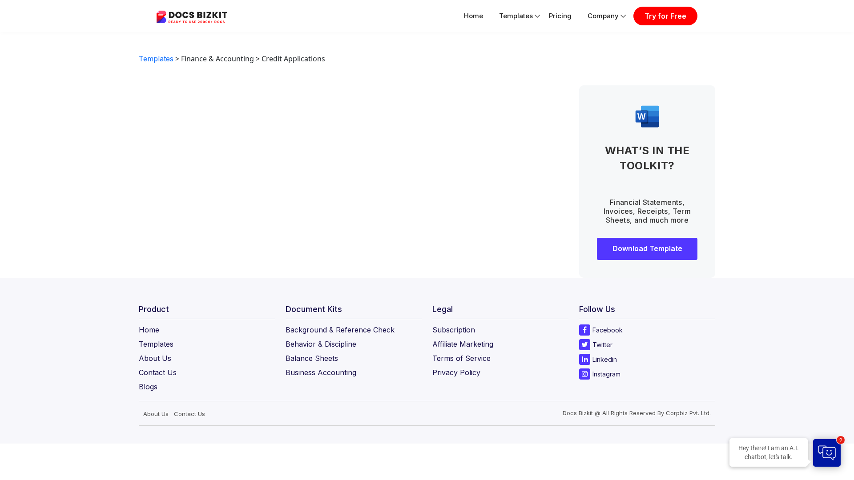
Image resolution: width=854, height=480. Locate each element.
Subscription (453, 329)
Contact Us (158, 372)
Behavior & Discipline (321, 344)
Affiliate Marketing (462, 344)
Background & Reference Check (340, 329)
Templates (156, 58)
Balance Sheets (312, 358)
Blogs (148, 386)
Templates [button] (516, 16)
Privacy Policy (456, 372)
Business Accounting (321, 372)
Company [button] (603, 16)
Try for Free (665, 16)
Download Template (647, 248)
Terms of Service (461, 358)
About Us (155, 358)
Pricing (560, 16)
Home (473, 16)
